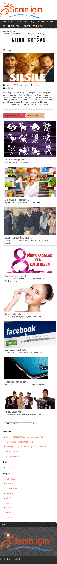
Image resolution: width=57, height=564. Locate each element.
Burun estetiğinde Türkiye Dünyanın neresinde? (25, 437)
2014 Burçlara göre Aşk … (16, 159)
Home (3, 22)
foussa (38, 85)
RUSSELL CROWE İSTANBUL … (18, 237)
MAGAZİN (50, 22)
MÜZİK (11, 26)
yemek (7, 34)
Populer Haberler (12, 115)
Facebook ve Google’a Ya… (16, 350)
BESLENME (24, 22)
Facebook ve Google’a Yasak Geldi (20, 442)
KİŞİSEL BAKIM (37, 22)
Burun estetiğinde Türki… (16, 313)
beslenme (17, 34)
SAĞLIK (19, 26)
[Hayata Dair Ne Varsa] (22, 16)
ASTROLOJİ (13, 22)
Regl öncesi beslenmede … (16, 199)
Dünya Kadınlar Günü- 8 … (16, 275)
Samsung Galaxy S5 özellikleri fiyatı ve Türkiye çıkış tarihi (28, 447)
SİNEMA (27, 26)
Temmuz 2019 (11, 468)
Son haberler (33, 115)
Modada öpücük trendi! (15, 456)
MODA (3, 26)
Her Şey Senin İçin (13, 559)
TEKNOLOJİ (38, 26)
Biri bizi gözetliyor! (13, 411)
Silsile (7, 50)
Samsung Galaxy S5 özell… (16, 381)
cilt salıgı (29, 34)
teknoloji (41, 34)
